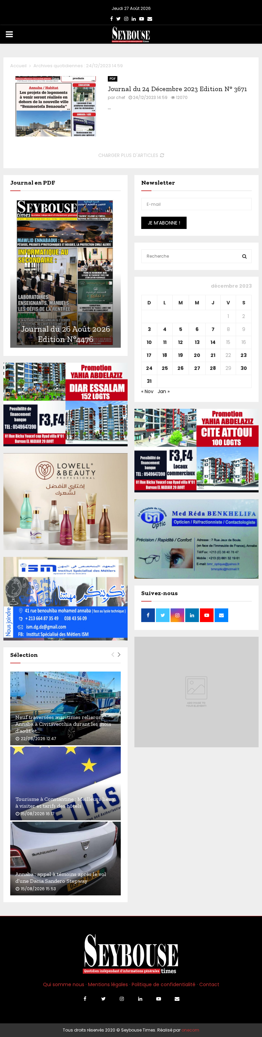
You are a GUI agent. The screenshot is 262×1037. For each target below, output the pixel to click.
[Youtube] (158, 998)
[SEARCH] (244, 256)
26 (180, 368)
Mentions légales (108, 984)
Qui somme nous (63, 984)
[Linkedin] (140, 998)
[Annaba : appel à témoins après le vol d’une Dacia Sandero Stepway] (65, 858)
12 (180, 342)
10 (149, 342)
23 (244, 355)
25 (165, 368)
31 (149, 381)
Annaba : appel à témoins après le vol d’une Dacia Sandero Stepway (60, 877)
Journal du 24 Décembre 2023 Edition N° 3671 (177, 89)
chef (120, 97)
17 (149, 355)
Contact (209, 984)
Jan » (164, 391)
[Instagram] (121, 998)
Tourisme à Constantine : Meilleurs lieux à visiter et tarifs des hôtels (65, 802)
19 (180, 355)
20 (197, 355)
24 (149, 368)
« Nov (147, 391)
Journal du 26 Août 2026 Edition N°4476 (65, 334)
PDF (113, 78)
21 (212, 355)
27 (197, 368)
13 (197, 342)
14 (213, 342)
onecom (190, 1030)
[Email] (177, 998)
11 (164, 342)
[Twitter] (103, 998)
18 (164, 355)
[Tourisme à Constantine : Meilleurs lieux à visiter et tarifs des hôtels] (65, 783)
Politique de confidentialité (163, 984)
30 (244, 368)
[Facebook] (84, 998)
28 (213, 368)
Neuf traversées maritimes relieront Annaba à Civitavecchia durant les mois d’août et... (63, 724)
